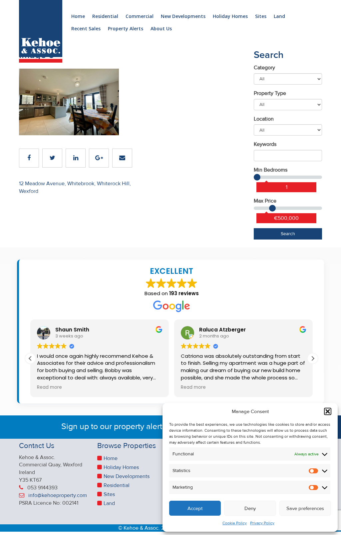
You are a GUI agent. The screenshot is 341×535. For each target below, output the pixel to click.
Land (279, 16)
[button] (327, 411)
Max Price (265, 201)
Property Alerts (125, 29)
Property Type (270, 93)
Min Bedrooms (270, 170)
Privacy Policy (262, 523)
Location (264, 119)
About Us (161, 29)
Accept (194, 508)
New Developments (183, 16)
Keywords (265, 144)
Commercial (140, 16)
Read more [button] (49, 387)
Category (264, 67)
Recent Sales (86, 29)
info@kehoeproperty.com (57, 495)
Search (288, 234)
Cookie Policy (234, 523)
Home (78, 16)
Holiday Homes (230, 16)
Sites (260, 16)
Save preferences (305, 508)
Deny (250, 508)
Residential (105, 16)
